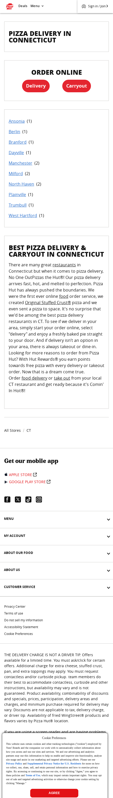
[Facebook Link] (9, 499)
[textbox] (56, 331)
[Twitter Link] (20, 499)
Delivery (36, 86)
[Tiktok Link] (30, 499)
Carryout (76, 86)
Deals (22, 6)
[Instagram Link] (41, 499)
